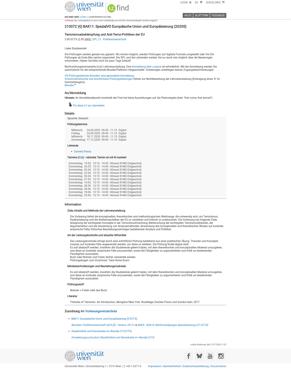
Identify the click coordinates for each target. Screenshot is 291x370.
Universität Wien (76, 3)
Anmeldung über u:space (146, 66)
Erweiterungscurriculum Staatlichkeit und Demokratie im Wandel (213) (112, 337)
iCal (80, 157)
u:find (83, 17)
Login (184, 2)
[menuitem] (198, 2)
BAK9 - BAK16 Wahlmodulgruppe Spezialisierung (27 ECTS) (173, 325)
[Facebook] (188, 356)
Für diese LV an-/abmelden (89, 105)
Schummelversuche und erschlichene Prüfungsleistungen (99, 79)
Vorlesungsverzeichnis (101, 311)
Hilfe (187, 15)
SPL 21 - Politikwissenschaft (109, 39)
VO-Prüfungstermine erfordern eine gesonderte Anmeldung (99, 75)
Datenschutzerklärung (196, 366)
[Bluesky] (199, 356)
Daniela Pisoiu (82, 151)
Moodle (69, 85)
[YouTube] (210, 356)
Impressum (154, 366)
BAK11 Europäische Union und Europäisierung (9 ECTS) (104, 318)
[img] (118, 9)
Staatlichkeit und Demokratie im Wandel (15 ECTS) (101, 331)
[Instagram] (221, 356)
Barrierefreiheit (172, 366)
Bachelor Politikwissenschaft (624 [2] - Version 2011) (102, 325)
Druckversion (218, 366)
